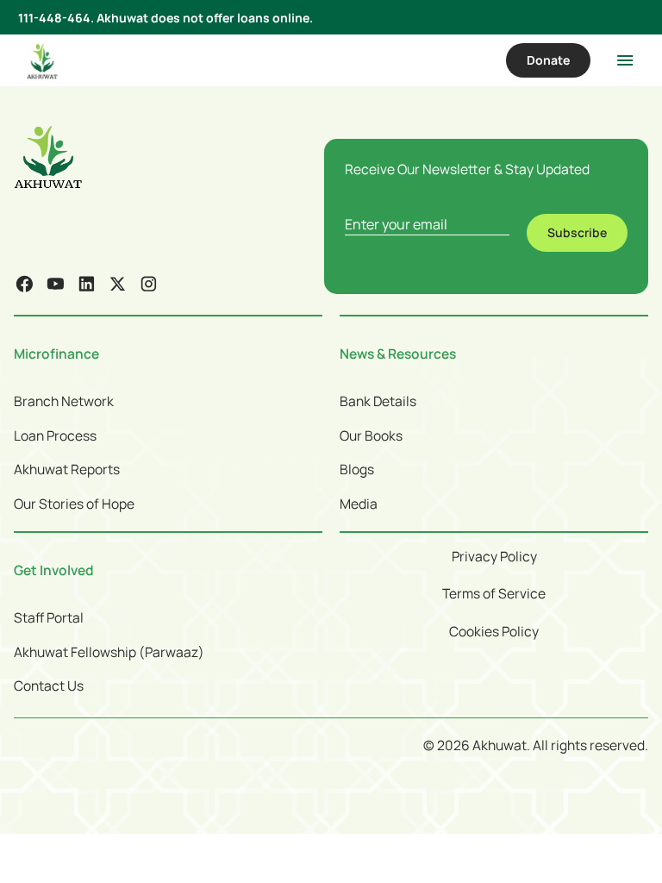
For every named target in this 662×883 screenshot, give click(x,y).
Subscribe (577, 232)
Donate (548, 60)
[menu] (625, 60)
